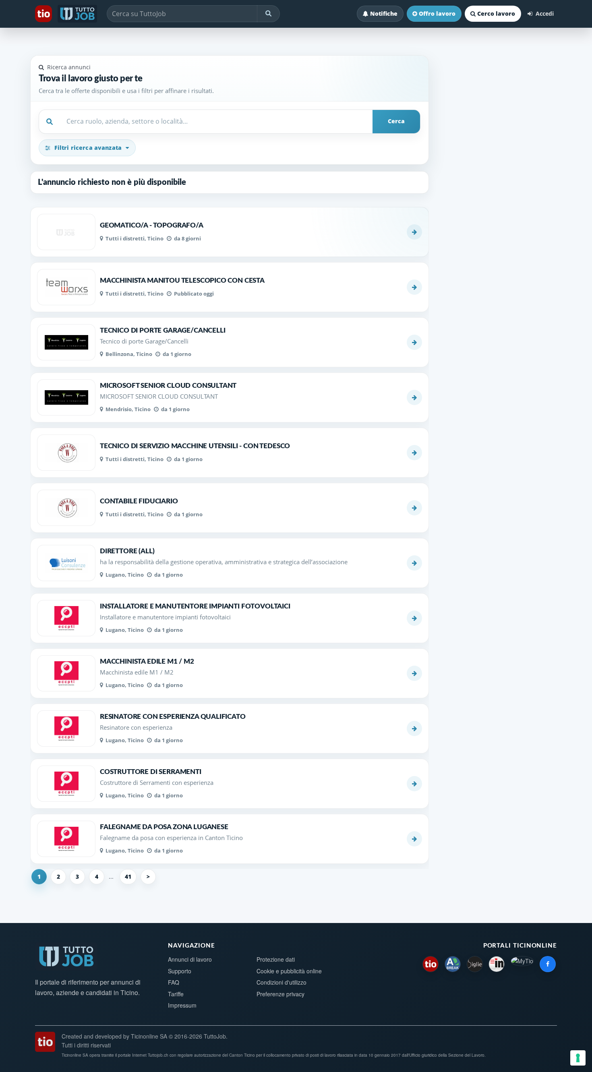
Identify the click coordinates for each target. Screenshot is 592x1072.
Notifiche (383, 13)
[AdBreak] (452, 964)
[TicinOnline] (44, 13)
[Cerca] (268, 13)
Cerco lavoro (496, 13)
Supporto (179, 971)
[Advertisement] (498, 208)
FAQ (173, 982)
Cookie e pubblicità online (289, 971)
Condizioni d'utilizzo (281, 982)
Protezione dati (276, 959)
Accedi (544, 13)
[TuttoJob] (78, 14)
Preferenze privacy (280, 994)
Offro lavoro (437, 13)
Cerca (396, 121)
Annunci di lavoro (190, 959)
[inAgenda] (496, 964)
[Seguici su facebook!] (548, 964)
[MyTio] (522, 964)
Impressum (182, 1005)
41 (128, 876)
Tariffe (176, 994)
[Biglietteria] (475, 964)
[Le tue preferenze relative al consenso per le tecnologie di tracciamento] (578, 1058)
